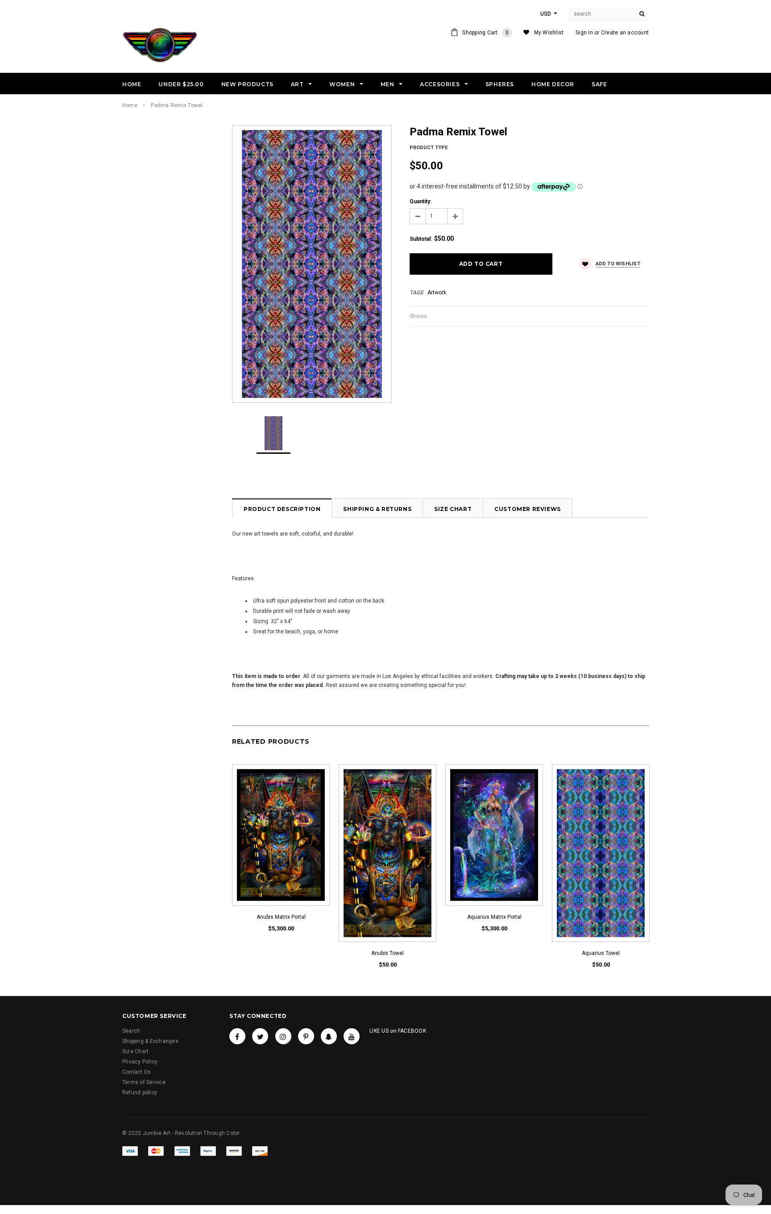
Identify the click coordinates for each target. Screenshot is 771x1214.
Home (129, 105)
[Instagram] (283, 1036)
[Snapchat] (329, 1036)
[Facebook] (237, 1036)
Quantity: (420, 201)
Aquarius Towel (601, 953)
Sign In (584, 32)
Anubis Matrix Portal (281, 917)
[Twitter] (260, 1036)
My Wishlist (549, 32)
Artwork (436, 292)
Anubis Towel (387, 953)
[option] (312, 264)
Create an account (625, 32)
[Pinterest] (306, 1036)
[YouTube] (352, 1036)
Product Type (429, 148)
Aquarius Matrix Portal (494, 917)
